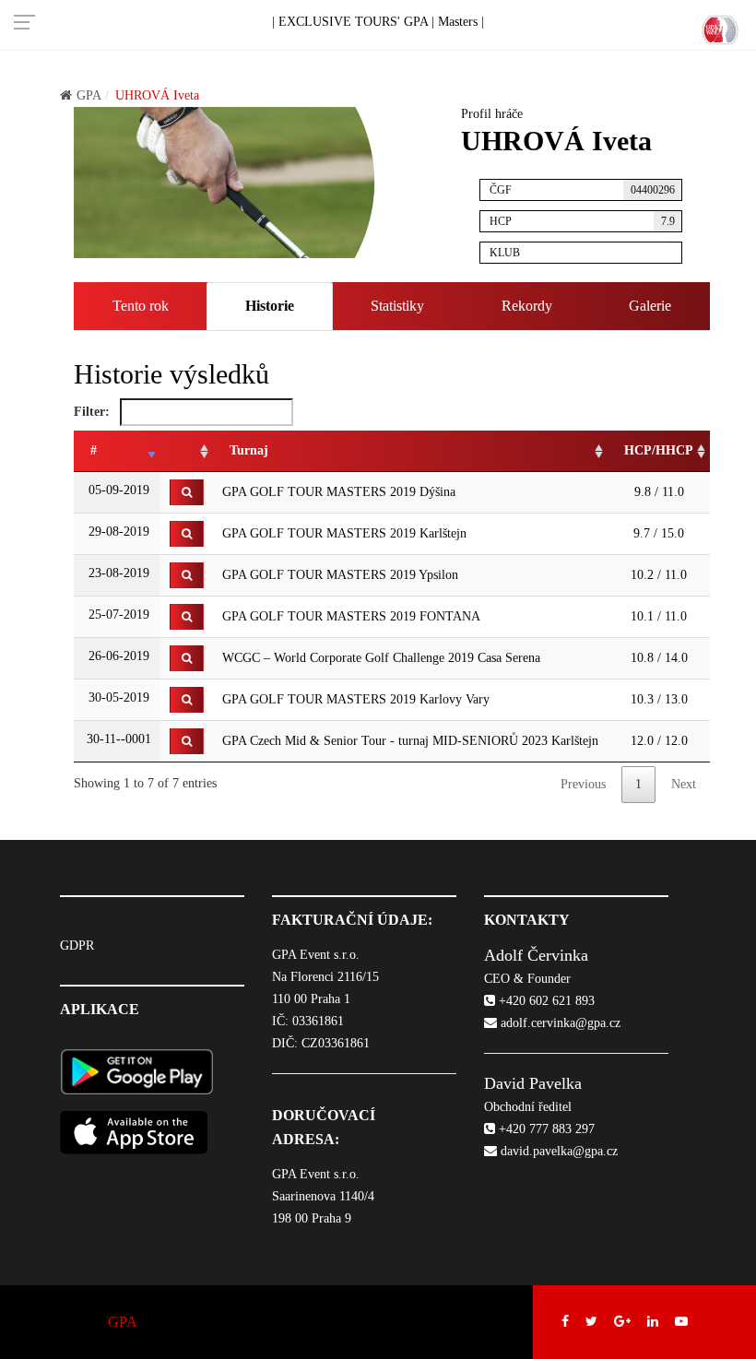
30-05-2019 (117, 697)
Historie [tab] (269, 305)
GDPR (77, 945)
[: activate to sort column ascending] (186, 451)
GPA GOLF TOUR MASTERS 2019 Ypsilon (340, 575)
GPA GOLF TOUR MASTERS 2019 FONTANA (351, 616)
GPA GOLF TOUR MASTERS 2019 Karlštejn (344, 533)
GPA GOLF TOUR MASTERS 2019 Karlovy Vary (356, 699)
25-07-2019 (117, 614)
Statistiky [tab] (397, 305)
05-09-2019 (117, 490)
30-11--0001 (117, 739)
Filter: (93, 412)
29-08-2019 (117, 531)
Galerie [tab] (650, 305)
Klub (505, 252)
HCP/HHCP (658, 450)
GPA (89, 95)
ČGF (582, 189)
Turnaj (249, 450)
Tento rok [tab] (140, 305)
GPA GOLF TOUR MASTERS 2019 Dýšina (338, 492)
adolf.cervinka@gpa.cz (558, 1023)
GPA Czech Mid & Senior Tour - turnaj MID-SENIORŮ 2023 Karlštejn (410, 741)
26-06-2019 (117, 656)
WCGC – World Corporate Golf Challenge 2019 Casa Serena (381, 658)
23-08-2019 (117, 573)
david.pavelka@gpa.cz (557, 1151)
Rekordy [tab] (527, 305)
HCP (582, 221)
